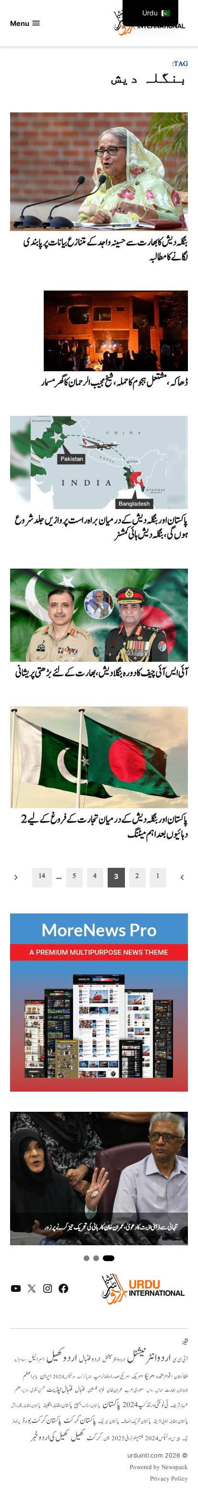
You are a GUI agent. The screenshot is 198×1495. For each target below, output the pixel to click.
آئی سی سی (180, 1359)
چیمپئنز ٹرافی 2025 (127, 1438)
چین (106, 1438)
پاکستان (111, 1404)
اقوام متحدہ (164, 1376)
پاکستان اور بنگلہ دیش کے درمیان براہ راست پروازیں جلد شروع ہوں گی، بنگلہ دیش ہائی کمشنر (101, 527)
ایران (45, 1376)
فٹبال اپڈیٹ (60, 1389)
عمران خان (115, 1390)
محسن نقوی (37, 1390)
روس (150, 1390)
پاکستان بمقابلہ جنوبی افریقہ (170, 1421)
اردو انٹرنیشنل (149, 1358)
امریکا (149, 1376)
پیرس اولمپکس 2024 (162, 1438)
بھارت (170, 1390)
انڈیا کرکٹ (84, 1377)
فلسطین (92, 1390)
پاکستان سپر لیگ (108, 1421)
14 (41, 876)
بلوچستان (182, 1390)
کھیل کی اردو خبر (49, 1437)
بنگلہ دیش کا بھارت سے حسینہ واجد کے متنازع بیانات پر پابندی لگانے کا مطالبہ (106, 249)
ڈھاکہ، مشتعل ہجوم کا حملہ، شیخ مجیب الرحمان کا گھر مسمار (114, 382)
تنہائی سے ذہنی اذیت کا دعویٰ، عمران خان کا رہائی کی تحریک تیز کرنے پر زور (111, 1228)
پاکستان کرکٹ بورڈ (42, 1420)
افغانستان (181, 1377)
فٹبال (80, 1390)
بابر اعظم (30, 1376)
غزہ (102, 1390)
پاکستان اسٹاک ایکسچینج (87, 1406)
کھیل (78, 1437)
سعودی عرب (134, 1390)
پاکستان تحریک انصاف (136, 1421)
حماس (159, 1390)
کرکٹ (94, 1438)
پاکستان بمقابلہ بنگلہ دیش (26, 1406)
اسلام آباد (20, 1360)
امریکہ (137, 1376)
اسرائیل (36, 1359)
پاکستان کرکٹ (79, 1420)
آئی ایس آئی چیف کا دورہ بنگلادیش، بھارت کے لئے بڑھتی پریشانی (101, 673)
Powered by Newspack (159, 1467)
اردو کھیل (61, 1358)
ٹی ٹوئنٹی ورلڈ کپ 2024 (146, 1404)
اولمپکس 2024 (64, 1377)
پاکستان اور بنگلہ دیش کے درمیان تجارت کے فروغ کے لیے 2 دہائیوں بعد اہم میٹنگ (104, 826)
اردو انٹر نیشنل (113, 1360)
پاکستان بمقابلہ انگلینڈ (57, 1405)
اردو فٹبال (89, 1359)
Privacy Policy (169, 1479)
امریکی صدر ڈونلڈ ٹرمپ (111, 1377)
